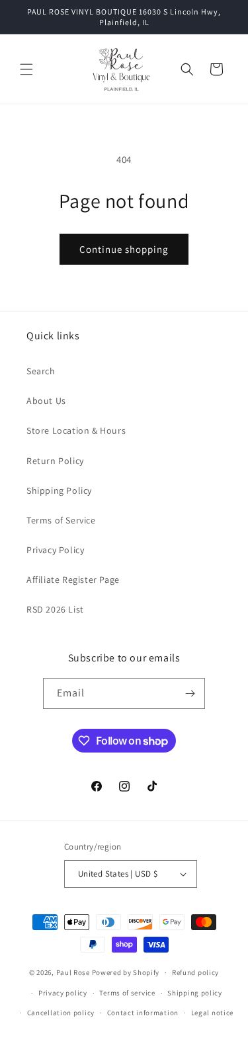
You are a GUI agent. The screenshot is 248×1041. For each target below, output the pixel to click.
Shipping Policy (59, 490)
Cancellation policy (61, 1012)
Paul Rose (73, 972)
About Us (46, 401)
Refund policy (195, 972)
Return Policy (55, 461)
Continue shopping (124, 249)
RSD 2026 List (55, 609)
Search (41, 371)
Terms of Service (61, 520)
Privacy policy (62, 992)
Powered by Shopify (126, 972)
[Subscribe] (189, 693)
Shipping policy (194, 992)
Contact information (143, 1012)
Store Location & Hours (76, 430)
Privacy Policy (55, 550)
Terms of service (127, 992)
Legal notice (212, 1012)
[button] (26, 69)
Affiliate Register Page (73, 580)
